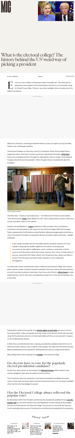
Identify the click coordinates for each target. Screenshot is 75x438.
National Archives (47, 370)
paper (31, 226)
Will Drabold (13, 76)
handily (40, 354)
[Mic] (6, 7)
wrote (24, 218)
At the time (65, 154)
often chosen (63, 272)
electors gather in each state (47, 330)
